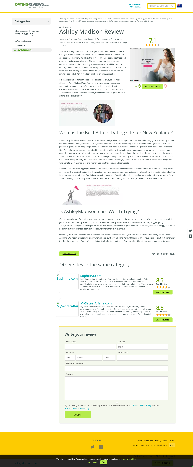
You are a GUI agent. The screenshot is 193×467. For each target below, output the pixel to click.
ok (103, 462)
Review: (69, 374)
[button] (92, 462)
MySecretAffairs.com (23, 41)
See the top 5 (152, 86)
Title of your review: (74, 363)
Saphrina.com (20, 45)
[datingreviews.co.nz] (31, 6)
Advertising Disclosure (145, 21)
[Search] (172, 5)
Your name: (71, 341)
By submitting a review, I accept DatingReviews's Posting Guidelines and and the (112, 407)
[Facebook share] (190, 236)
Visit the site (162, 292)
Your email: (123, 352)
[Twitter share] (190, 231)
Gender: (121, 341)
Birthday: (69, 352)
